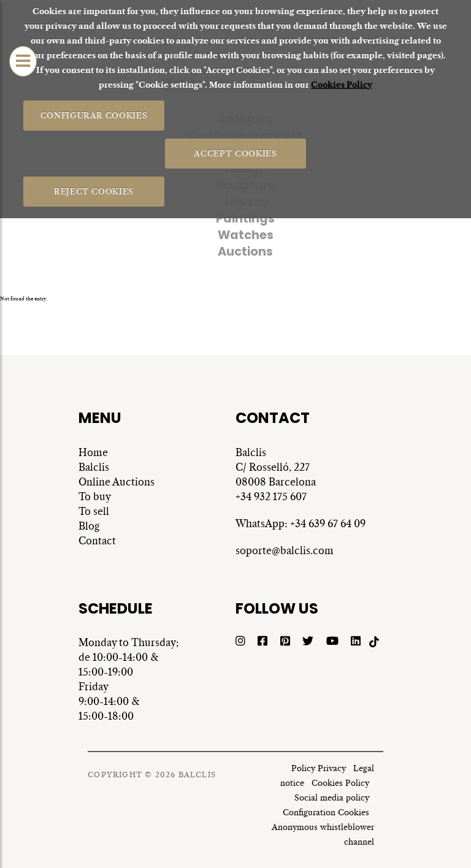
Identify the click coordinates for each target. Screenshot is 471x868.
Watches (246, 235)
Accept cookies (235, 153)
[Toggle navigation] (23, 61)
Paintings (245, 218)
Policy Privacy (318, 768)
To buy (94, 496)
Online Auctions (116, 482)
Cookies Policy (341, 85)
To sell (93, 511)
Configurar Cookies (94, 115)
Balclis (93, 467)
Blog (88, 526)
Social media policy (331, 798)
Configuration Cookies (326, 812)
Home (93, 452)
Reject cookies (94, 191)
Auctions (245, 251)
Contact (97, 541)
